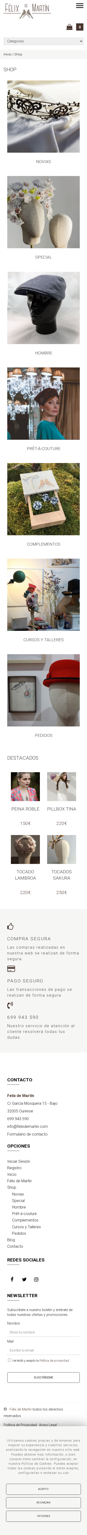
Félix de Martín (19, 1181)
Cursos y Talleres (26, 1227)
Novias (18, 1194)
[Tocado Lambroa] (25, 849)
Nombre (13, 1323)
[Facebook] (13, 1280)
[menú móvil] (79, 5)
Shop (11, 1187)
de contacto (27, 1134)
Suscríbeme (43, 1377)
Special (18, 1200)
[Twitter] (25, 1280)
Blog (11, 1240)
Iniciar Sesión (18, 1161)
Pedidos (19, 1233)
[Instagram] (37, 1280)
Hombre (19, 1207)
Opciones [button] (43, 1516)
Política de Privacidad (20, 1425)
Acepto (43, 1489)
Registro (14, 1168)
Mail (10, 1341)
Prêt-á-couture (24, 1213)
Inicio (11, 1174)
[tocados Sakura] (61, 849)
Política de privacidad (54, 1360)
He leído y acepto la (40, 1360)
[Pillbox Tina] (61, 786)
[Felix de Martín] (27, 11)
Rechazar (43, 1502)
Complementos (25, 1220)
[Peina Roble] (25, 786)
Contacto (15, 1246)
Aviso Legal (48, 1425)
